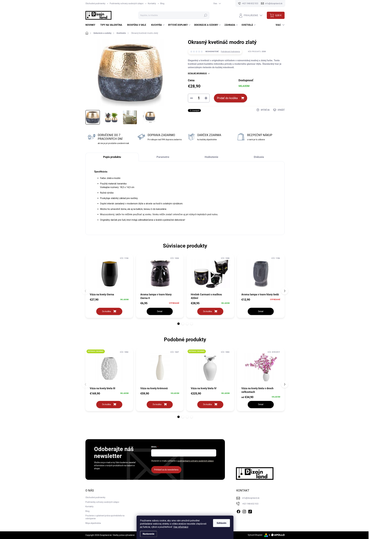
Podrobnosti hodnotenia (230, 52)
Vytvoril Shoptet (255, 535)
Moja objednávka (93, 523)
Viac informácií (180, 527)
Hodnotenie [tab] (211, 156)
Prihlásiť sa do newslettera (166, 470)
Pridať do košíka (227, 98)
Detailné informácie (197, 73)
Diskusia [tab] (259, 156)
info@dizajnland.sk (250, 498)
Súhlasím (221, 523)
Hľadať (205, 15)
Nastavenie (148, 534)
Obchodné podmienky (95, 3)
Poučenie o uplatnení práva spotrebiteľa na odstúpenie (104, 517)
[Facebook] (238, 511)
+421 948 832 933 (250, 504)
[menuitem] (91, 25)
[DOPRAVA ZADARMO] (109, 367)
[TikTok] (250, 511)
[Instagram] (244, 511)
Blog (162, 3)
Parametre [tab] (163, 156)
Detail (159, 311)
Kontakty (152, 3)
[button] (178, 324)
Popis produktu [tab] (112, 156)
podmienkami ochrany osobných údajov (196, 461)
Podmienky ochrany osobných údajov (127, 3)
